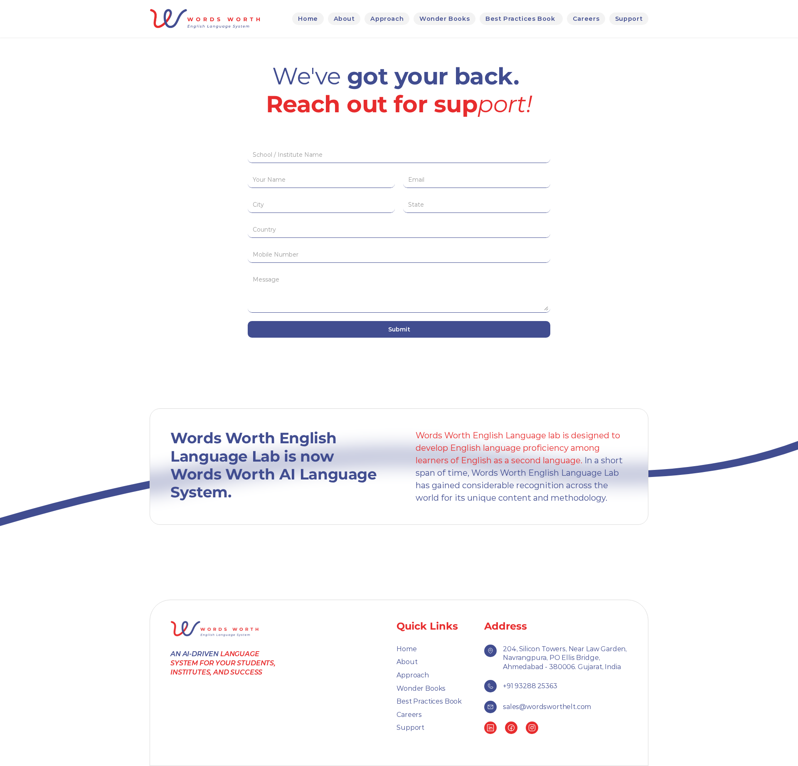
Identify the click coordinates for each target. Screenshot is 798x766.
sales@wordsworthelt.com (547, 707)
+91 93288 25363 (530, 686)
